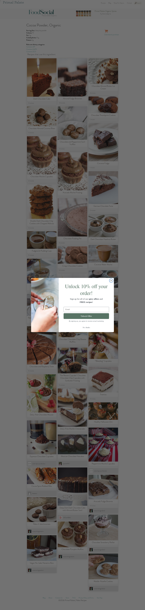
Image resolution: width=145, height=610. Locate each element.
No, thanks (86, 327)
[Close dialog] (111, 280)
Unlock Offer (86, 316)
